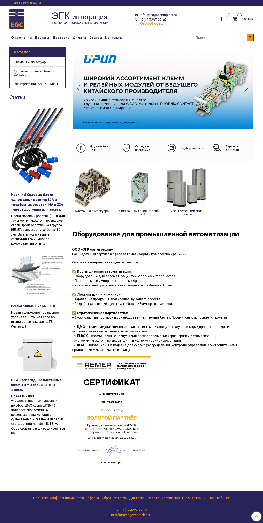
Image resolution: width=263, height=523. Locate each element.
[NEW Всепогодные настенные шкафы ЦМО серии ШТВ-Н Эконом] (37, 353)
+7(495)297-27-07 (153, 20)
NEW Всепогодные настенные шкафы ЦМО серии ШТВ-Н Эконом (36, 385)
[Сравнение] (224, 18)
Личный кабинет (217, 498)
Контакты (114, 37)
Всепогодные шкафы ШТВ (33, 306)
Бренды (42, 37)
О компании (21, 37)
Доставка (60, 37)
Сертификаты (172, 498)
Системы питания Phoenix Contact (34, 72)
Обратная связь (114, 498)
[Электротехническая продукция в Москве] (16, 18)
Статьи (95, 37)
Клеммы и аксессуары (31, 62)
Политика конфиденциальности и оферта (66, 498)
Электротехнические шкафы (36, 84)
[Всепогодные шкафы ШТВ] (37, 275)
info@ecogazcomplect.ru (158, 15)
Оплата (79, 37)
